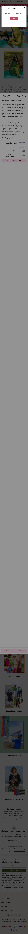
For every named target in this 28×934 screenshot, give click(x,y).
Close (14, 18)
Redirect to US (19, 14)
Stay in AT (8, 14)
